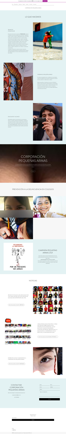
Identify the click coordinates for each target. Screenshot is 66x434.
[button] (33, 171)
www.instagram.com (13, 392)
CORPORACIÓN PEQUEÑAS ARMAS (33, 8)
